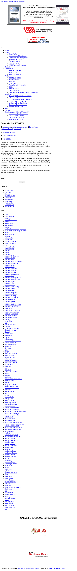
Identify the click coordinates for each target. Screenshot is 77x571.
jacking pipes (9, 364)
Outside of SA (9, 205)
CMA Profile (13, 54)
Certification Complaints (16, 117)
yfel (6, 509)
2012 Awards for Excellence (18, 105)
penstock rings (9, 400)
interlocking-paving (11, 362)
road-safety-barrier (10, 451)
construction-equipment (12, 310)
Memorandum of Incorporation (18, 58)
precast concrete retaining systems (15, 411)
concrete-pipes (9, 303)
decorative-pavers (10, 330)
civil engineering (10, 247)
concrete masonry (10, 272)
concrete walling (10, 281)
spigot (7, 471)
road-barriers (9, 449)
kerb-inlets (8, 366)
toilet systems (9, 492)
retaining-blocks (10, 444)
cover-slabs (8, 321)
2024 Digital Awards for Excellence (20, 96)
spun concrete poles (11, 473)
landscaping (8, 370)
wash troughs (9, 503)
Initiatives (8, 94)
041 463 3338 (7, 139)
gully (6, 350)
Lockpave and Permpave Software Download (23, 92)
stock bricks (8, 476)
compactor (8, 252)
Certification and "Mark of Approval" (17, 112)
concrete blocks (10, 258)
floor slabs (8, 346)
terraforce (8, 485)
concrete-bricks (9, 290)
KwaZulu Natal (10, 196)
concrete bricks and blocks (13, 261)
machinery (8, 375)
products (7, 433)
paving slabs (9, 398)
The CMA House (14, 97)
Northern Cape (9, 203)
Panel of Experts (14, 63)
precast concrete (10, 406)
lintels (7, 373)
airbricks (7, 214)
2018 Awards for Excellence (18, 101)
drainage (7, 332)
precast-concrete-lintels (12, 426)
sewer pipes (8, 465)
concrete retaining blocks (13, 277)
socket (7, 467)
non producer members (12, 388)
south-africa (8, 469)
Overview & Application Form (18, 114)
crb (6, 323)
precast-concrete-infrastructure (14, 424)
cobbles (7, 250)
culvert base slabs (10, 324)
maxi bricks (8, 382)
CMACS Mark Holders (16, 116)
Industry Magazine (15, 78)
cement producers (10, 243)
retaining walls (9, 442)
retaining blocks (17, 127)
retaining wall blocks (11, 440)
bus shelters (8, 240)
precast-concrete (10, 420)
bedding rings (9, 225)
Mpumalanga (9, 199)
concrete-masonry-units (12, 297)
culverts (7, 326)
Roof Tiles (12, 81)
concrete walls (9, 283)
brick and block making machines (15, 229)
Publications (9, 76)
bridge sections (9, 234)
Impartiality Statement (16, 119)
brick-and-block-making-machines (15, 231)
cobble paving (9, 249)
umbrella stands (10, 498)
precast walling (9, 417)
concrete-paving (10, 301)
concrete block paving (12, 256)
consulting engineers (11, 314)
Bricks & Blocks (14, 79)
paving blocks (9, 397)
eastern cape (9, 333)
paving (7, 395)
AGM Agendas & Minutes (17, 65)
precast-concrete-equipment (13, 422)
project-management (11, 435)
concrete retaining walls (12, 279)
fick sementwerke (10, 344)
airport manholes (10, 216)
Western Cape (9, 206)
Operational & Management (17, 56)
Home (7, 50)
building (7, 236)
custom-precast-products (12, 328)
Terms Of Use (22, 568)
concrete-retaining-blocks (13, 305)
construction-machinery (12, 312)
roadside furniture (10, 456)
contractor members (11, 315)
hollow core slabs (10, 357)
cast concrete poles (11, 241)
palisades (8, 389)
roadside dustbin (10, 454)
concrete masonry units (12, 274)
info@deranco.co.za (9, 132)
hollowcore (8, 359)
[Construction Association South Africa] (38, 561)
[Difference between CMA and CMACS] (38, 24)
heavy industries (10, 355)
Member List (13, 72)
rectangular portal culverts (13, 436)
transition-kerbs (10, 494)
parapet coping (9, 391)
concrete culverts (10, 265)
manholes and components (13, 379)
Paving (11, 87)
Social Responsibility (15, 59)
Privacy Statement (33, 568)
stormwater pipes (10, 482)
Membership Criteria (15, 74)
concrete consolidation (12, 263)
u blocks (7, 496)
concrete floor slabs (11, 268)
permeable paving (10, 402)
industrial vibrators (11, 361)
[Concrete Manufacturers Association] (13, 2)
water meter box (10, 507)
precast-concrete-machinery (13, 427)
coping (7, 319)
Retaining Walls (14, 88)
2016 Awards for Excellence (18, 103)
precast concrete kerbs (12, 408)
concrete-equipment (11, 292)
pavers (25, 127)
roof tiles (7, 458)
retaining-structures (11, 445)
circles (7, 245)
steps (6, 474)
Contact (7, 110)
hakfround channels (11, 353)
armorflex (8, 218)
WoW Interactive (54, 568)
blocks (7, 227)
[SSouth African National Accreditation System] (38, 537)
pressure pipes (9, 431)
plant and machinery (11, 404)
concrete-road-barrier (11, 306)
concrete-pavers (10, 299)
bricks (7, 232)
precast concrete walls (12, 415)
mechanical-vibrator (11, 384)
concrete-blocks (10, 288)
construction (9, 308)
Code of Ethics (15, 61)
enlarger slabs (9, 339)
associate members (11, 220)
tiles (6, 491)
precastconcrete (10, 418)
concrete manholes (11, 270)
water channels (9, 505)
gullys (7, 352)
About (7, 52)
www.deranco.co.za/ (9, 135)
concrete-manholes (11, 294)
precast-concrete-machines (13, 429)
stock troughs (9, 478)
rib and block (9, 447)
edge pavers (8, 335)
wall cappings (9, 501)
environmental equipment (13, 341)
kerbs (6, 368)
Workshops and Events (16, 106)
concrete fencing (10, 267)
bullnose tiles (9, 238)
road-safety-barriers (11, 453)
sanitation (8, 460)
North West (8, 201)
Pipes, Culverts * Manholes (17, 85)
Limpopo (8, 197)
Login (63, 568)
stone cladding (9, 480)
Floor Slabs (12, 83)
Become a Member (15, 70)
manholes (8, 377)
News (7, 108)
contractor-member (11, 317)
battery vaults (9, 223)
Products (7, 67)
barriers (7, 221)
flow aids (8, 348)
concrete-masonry (10, 296)
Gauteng (7, 194)
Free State (8, 192)
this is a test (8, 489)
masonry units (7, 127)
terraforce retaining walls (12, 487)
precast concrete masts (12, 409)
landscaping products (11, 371)
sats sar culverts (10, 462)
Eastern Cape (33, 127)
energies (7, 337)
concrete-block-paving (12, 287)
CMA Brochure (14, 90)
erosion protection (10, 343)
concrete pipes (9, 276)
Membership (9, 69)
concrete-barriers (10, 285)
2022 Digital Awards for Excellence (20, 99)
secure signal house (11, 464)
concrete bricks (9, 259)
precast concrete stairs (12, 413)
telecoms (7, 483)
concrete (7, 254)
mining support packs (11, 386)
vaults (7, 500)
